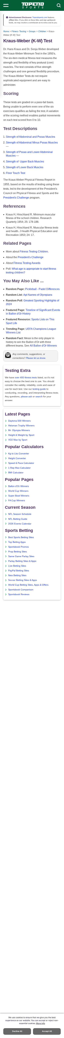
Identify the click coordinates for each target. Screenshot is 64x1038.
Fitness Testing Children (34, 251)
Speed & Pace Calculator (21, 463)
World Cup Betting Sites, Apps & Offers (28, 585)
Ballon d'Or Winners (18, 486)
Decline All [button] (17, 1031)
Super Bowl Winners (18, 495)
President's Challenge (16, 197)
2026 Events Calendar (19, 524)
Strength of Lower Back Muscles (24, 167)
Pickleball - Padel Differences (42, 289)
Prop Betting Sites (17, 551)
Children (42, 31)
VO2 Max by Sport (17, 440)
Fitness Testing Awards (26, 263)
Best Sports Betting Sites (21, 537)
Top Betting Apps (17, 542)
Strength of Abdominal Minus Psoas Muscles (32, 142)
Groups (32, 31)
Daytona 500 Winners (19, 421)
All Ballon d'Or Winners (43, 345)
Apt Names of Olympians (37, 294)
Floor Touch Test (15, 173)
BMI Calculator (15, 472)
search (39, 396)
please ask (26, 396)
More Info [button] (40, 1023)
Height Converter (17, 458)
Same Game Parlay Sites (21, 556)
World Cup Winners (18, 491)
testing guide (39, 389)
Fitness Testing (18, 31)
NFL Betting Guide (17, 519)
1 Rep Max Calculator (19, 468)
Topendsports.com (39, 17)
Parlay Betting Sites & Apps (22, 561)
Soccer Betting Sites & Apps (22, 580)
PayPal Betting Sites (18, 570)
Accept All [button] (47, 1031)
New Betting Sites (17, 575)
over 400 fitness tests (26, 377)
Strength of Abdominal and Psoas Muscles (30, 136)
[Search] (59, 5)
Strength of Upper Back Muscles (25, 161)
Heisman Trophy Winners (21, 425)
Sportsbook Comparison (20, 589)
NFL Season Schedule (19, 514)
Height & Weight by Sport (21, 435)
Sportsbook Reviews (18, 594)
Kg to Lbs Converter (18, 453)
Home (6, 31)
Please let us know (35, 358)
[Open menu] (6, 5)
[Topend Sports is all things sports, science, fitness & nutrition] (32, 5)
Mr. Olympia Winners (19, 430)
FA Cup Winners (16, 500)
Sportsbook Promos (18, 547)
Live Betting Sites (17, 566)
